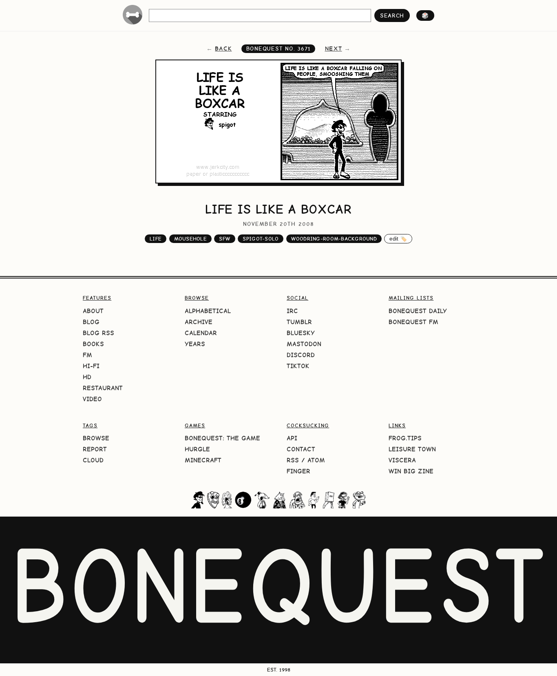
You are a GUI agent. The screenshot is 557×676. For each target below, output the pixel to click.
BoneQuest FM (413, 322)
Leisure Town (412, 449)
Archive (198, 322)
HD (87, 377)
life (155, 239)
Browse (96, 438)
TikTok (298, 366)
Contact (301, 449)
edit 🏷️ (398, 239)
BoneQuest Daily (418, 311)
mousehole (190, 239)
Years (195, 344)
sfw (224, 239)
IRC (292, 311)
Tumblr (299, 322)
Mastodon (304, 344)
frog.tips (405, 438)
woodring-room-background (334, 239)
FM (87, 355)
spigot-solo (260, 239)
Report (95, 449)
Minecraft (203, 460)
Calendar (201, 333)
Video (92, 399)
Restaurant (103, 388)
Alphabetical (208, 311)
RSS (293, 460)
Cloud (93, 460)
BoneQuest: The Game (222, 438)
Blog (91, 322)
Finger (298, 471)
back (223, 48)
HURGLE (197, 449)
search (392, 15)
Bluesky (301, 333)
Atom (316, 460)
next (333, 48)
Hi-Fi (91, 366)
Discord (301, 355)
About (93, 311)
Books (93, 344)
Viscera (402, 460)
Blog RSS (98, 333)
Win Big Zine (411, 471)
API (292, 438)
